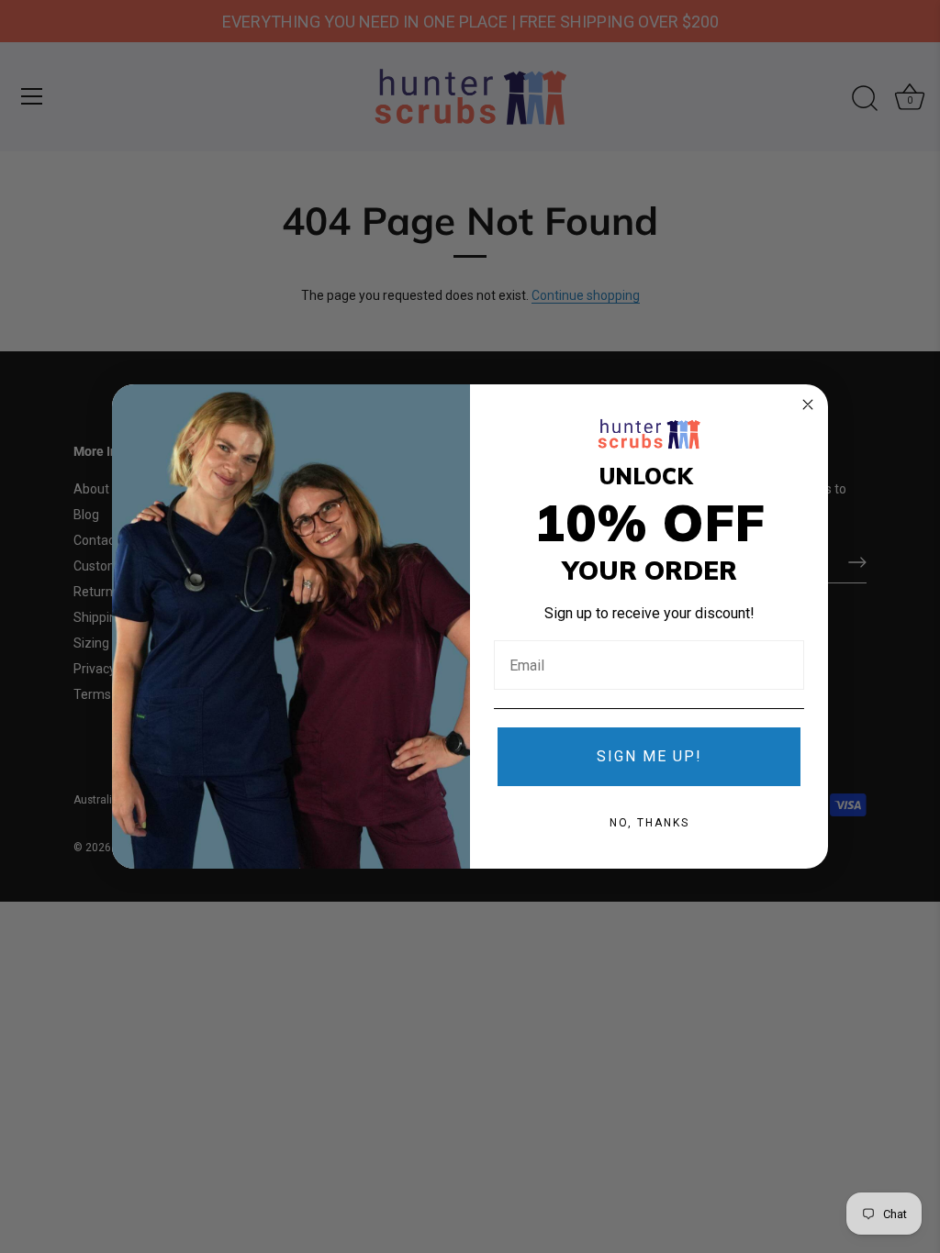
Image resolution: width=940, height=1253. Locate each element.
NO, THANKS (649, 822)
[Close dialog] (808, 405)
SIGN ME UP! (649, 756)
